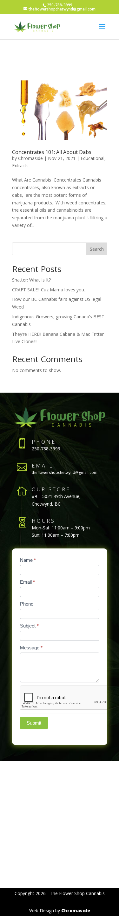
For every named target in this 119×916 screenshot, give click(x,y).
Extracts (20, 166)
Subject (29, 625)
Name (28, 560)
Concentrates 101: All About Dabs (51, 152)
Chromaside (30, 158)
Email (27, 582)
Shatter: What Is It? (31, 280)
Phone (26, 604)
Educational (92, 158)
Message (31, 647)
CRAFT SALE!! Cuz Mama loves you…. (50, 290)
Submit (34, 723)
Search (97, 249)
